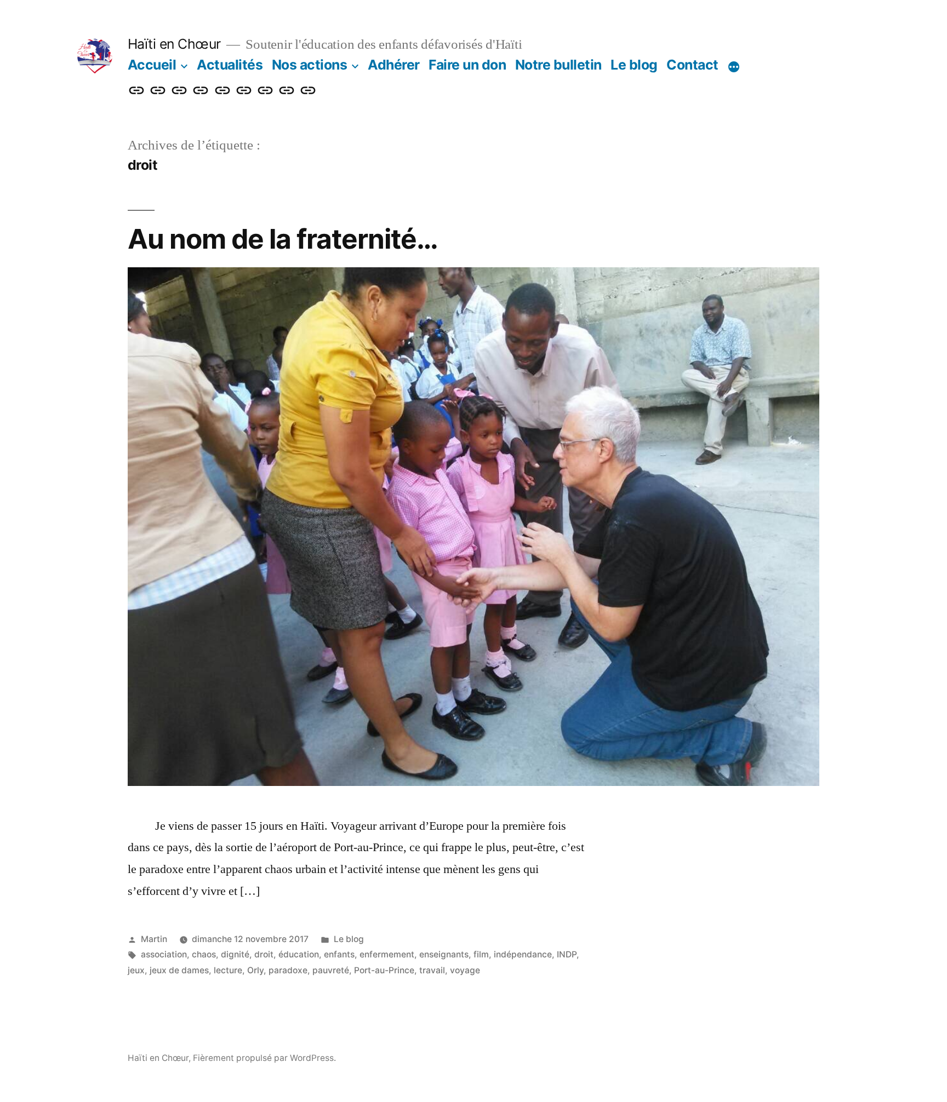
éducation (298, 954)
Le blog (634, 64)
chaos (204, 954)
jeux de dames (179, 970)
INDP (567, 954)
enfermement (387, 954)
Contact (692, 64)
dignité (235, 954)
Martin (154, 939)
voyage (465, 970)
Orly (255, 970)
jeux (136, 970)
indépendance (523, 954)
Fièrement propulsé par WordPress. (264, 1058)
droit (263, 954)
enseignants (444, 954)
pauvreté (330, 970)
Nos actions (309, 64)
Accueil (152, 64)
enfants (339, 954)
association (164, 954)
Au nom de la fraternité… (283, 238)
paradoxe (288, 970)
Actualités (230, 64)
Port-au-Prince (384, 970)
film (481, 954)
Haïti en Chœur (174, 44)
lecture (228, 970)
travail (432, 970)
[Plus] (733, 66)
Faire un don (467, 64)
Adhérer (394, 64)
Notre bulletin (558, 64)
